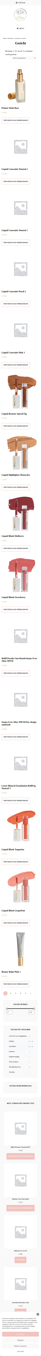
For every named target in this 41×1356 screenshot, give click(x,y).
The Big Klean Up (19, 1067)
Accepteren (20, 1334)
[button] (38, 1314)
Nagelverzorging (19, 1056)
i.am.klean (17, 38)
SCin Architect (19, 1062)
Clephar (21, 1041)
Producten (10, 38)
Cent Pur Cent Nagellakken (19, 1036)
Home (5, 38)
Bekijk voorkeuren (20, 1346)
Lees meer (20, 1260)
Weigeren (20, 1340)
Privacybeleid (20, 1351)
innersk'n (19, 1051)
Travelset (19, 1072)
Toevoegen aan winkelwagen (15, 120)
